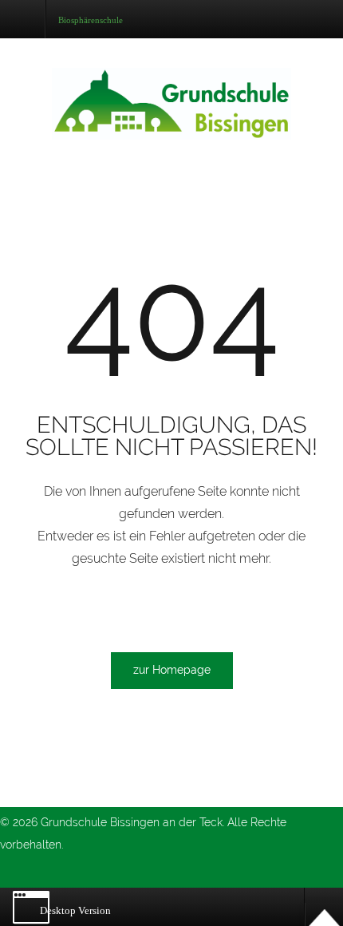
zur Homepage (172, 669)
